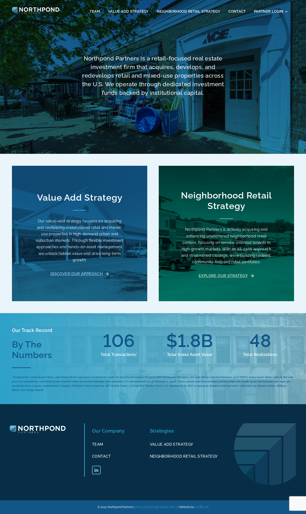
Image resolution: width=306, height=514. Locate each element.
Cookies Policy (167, 507)
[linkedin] (96, 470)
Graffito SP (202, 507)
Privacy (140, 507)
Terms (152, 507)
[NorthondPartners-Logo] (35, 9)
